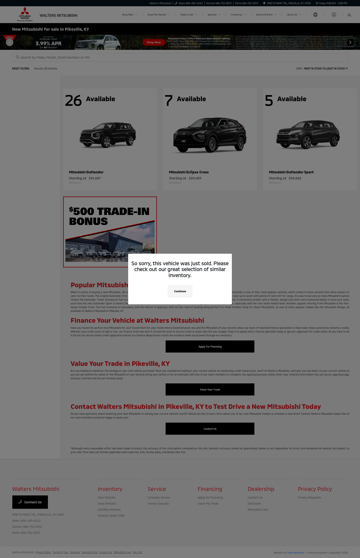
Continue (180, 291)
